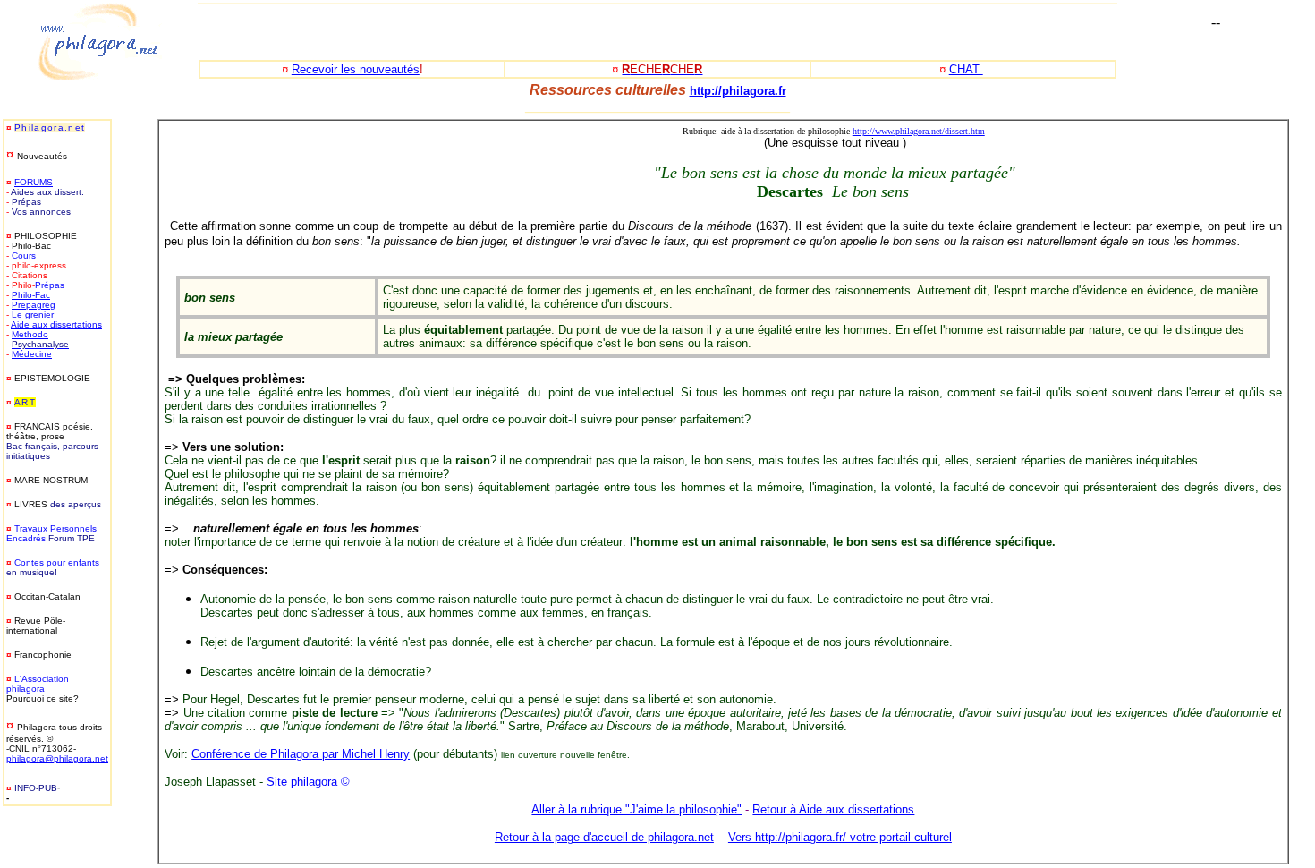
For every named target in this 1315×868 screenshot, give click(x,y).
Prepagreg (33, 305)
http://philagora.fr (738, 91)
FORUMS (33, 182)
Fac (42, 295)
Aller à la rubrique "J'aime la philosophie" (636, 809)
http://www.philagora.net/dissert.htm (919, 131)
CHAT (966, 69)
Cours (24, 255)
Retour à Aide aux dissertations (833, 809)
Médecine (32, 354)
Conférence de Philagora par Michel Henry (300, 754)
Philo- (23, 295)
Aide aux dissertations (56, 324)
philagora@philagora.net (57, 758)
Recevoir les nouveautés (356, 69)
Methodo (30, 334)
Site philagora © (308, 781)
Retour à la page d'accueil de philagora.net (604, 837)
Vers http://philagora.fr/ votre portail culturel (840, 837)
